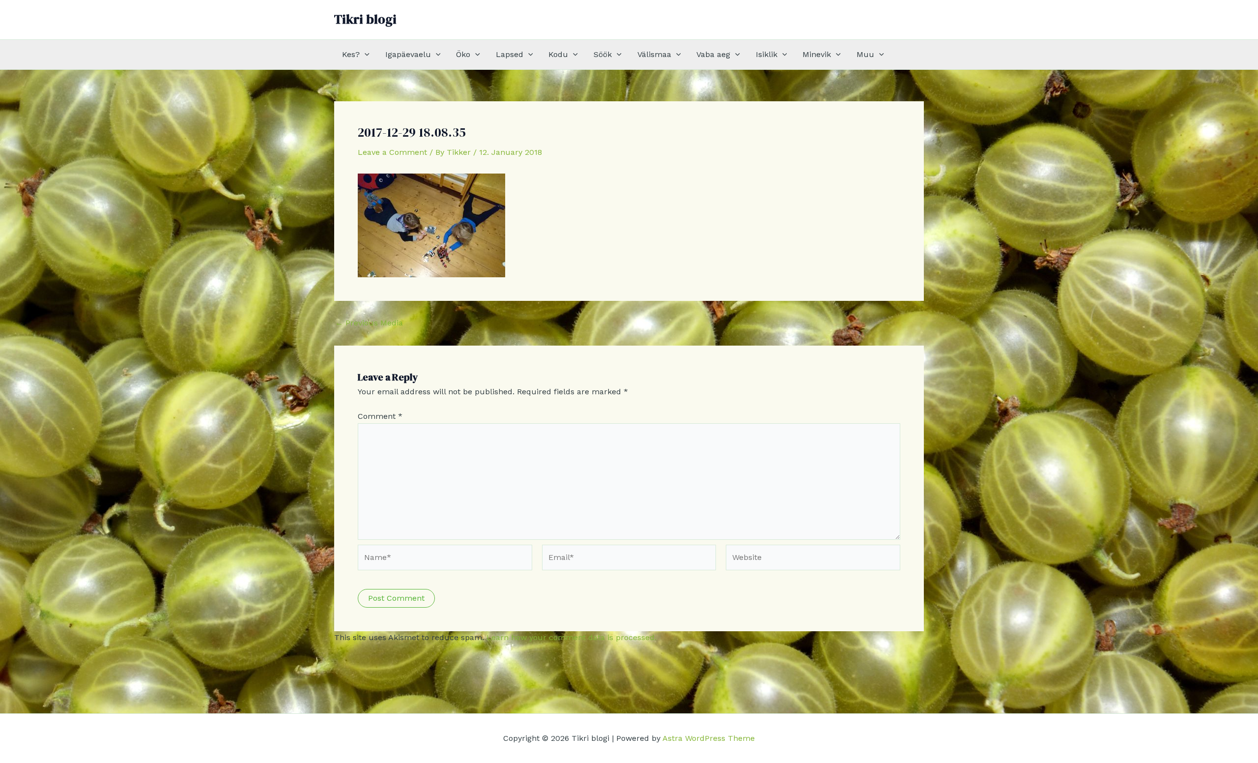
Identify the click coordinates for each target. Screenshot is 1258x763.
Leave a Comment (392, 152)
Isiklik (766, 54)
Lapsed (509, 54)
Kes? (351, 54)
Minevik (816, 54)
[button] (365, 54)
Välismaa (654, 54)
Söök (603, 54)
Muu (865, 54)
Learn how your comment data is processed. (571, 637)
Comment (380, 416)
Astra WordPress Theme (708, 738)
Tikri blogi (365, 19)
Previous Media (369, 323)
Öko (463, 54)
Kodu (558, 54)
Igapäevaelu (408, 54)
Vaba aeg (713, 54)
